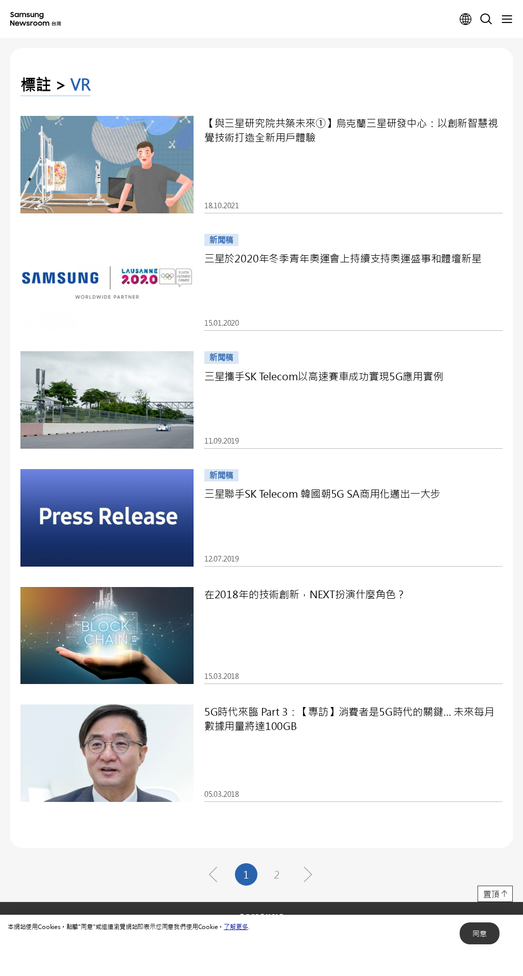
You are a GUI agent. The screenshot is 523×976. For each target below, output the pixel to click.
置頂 (491, 894)
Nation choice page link (466, 19)
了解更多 (236, 926)
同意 (479, 933)
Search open (486, 19)
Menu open (506, 19)
